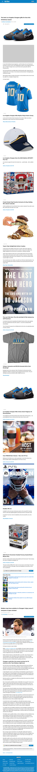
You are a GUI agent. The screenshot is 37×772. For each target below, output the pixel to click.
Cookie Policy (11, 763)
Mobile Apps (5, 761)
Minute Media (7, 767)
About (4, 759)
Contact (18, 759)
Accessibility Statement (29, 763)
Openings (11, 759)
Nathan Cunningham (6, 21)
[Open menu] (2, 1)
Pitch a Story (19, 761)
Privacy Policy (27, 761)
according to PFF (19, 692)
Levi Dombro (4, 614)
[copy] (8, 24)
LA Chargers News (9, 752)
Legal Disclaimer (20, 763)
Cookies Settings (12, 764)
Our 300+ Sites (28, 759)
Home (4, 752)
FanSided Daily (12, 761)
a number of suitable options (10, 648)
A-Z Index (4, 764)
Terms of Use (5, 763)
